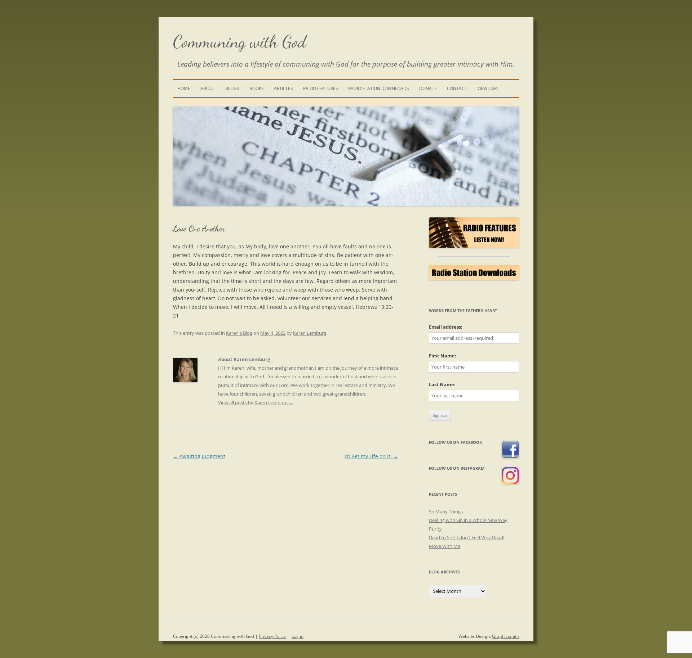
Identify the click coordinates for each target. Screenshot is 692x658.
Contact (457, 88)
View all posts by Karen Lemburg (255, 402)
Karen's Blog (239, 333)
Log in (297, 636)
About (207, 88)
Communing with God (239, 41)
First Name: (442, 355)
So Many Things (446, 511)
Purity (435, 529)
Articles (283, 88)
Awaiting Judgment (199, 456)
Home (183, 88)
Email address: (445, 327)
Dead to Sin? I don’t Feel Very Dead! (466, 537)
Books (256, 88)
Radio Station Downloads (378, 88)
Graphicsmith (505, 636)
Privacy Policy (272, 636)
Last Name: (442, 384)
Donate (428, 88)
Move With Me (444, 546)
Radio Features (320, 88)
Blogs (232, 88)
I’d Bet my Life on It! (371, 456)
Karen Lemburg (309, 333)
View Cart (488, 88)
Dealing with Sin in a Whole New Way (468, 520)
